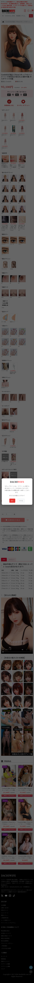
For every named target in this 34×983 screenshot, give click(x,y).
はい (12, 500)
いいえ (21, 500)
